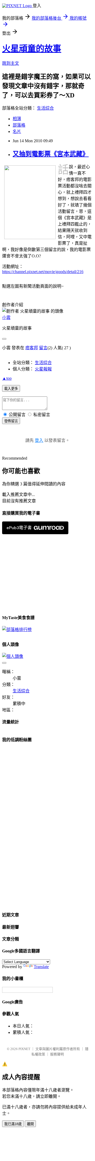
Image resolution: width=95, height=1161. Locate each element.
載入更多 (11, 389)
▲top (7, 378)
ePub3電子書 (19, 527)
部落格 (19, 125)
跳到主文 (10, 63)
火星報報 (43, 369)
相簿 (17, 118)
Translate (41, 966)
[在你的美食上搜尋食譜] (17, 629)
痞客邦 (31, 348)
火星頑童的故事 (31, 48)
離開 (30, 1124)
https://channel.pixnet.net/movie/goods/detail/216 (42, 271)
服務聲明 (57, 1054)
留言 (43, 348)
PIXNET (24, 1049)
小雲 (6, 317)
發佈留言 (11, 421)
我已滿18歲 (13, 1124)
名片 (17, 131)
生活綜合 (45, 108)
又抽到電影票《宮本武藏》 (51, 153)
